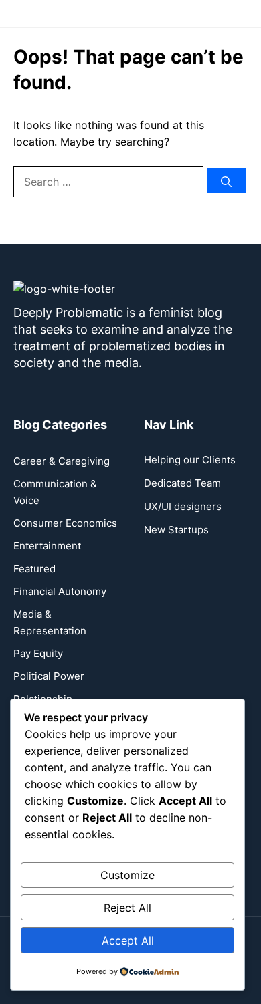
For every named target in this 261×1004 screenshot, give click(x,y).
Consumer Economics (65, 523)
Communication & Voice (55, 492)
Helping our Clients (190, 459)
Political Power (48, 676)
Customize (127, 875)
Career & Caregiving (61, 461)
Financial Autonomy (59, 591)
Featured (34, 568)
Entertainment (47, 545)
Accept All (128, 940)
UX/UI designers (183, 506)
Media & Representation (49, 622)
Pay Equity (38, 653)
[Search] (226, 180)
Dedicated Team (182, 483)
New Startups (176, 529)
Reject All (127, 907)
